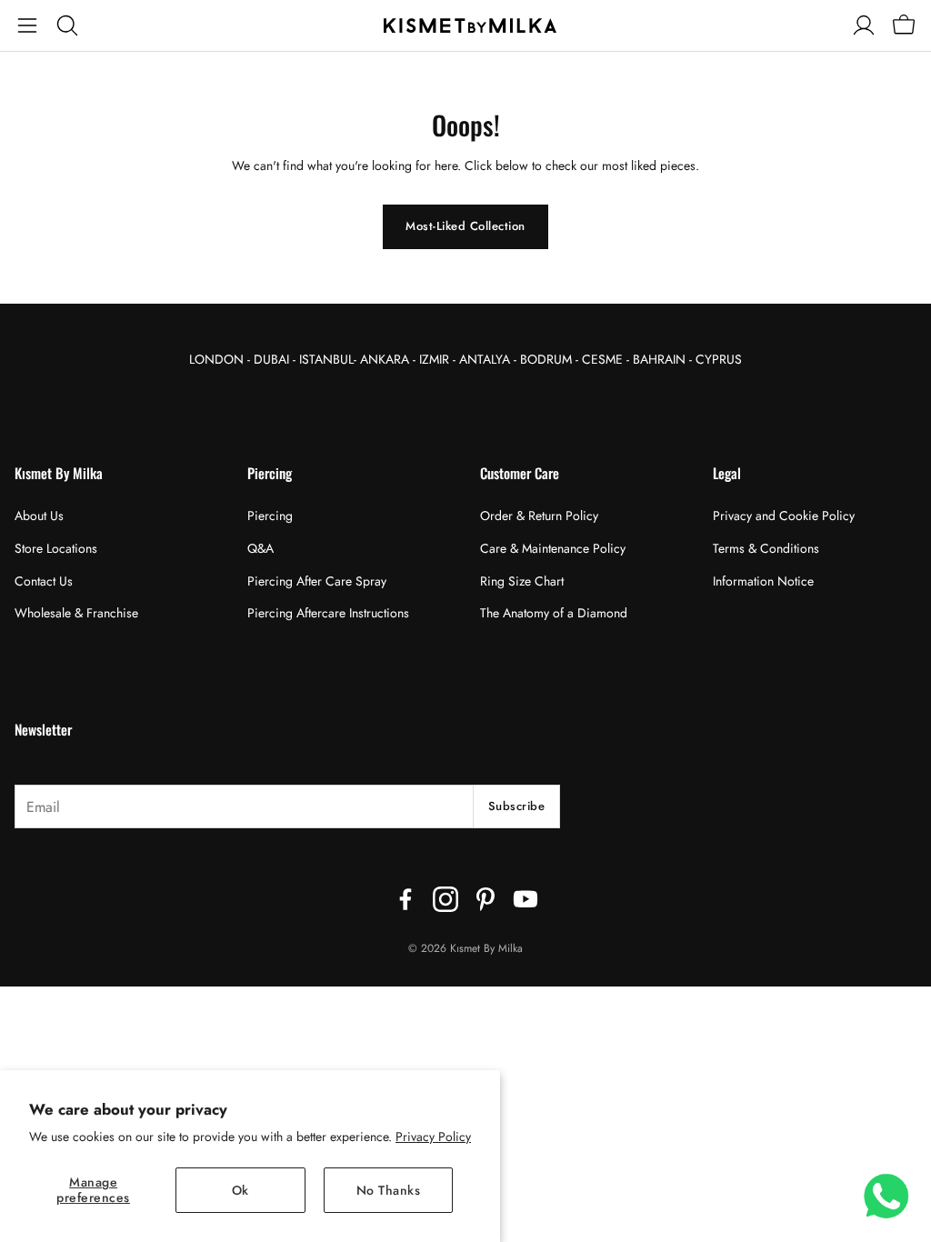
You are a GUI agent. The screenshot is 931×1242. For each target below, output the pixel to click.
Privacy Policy (433, 1136)
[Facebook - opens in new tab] (405, 899)
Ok (240, 1190)
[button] (27, 25)
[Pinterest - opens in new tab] (485, 899)
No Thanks (388, 1190)
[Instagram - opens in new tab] (445, 899)
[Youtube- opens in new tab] (525, 899)
